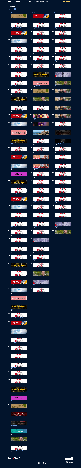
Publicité (44, 461)
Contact (43, 462)
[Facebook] (8, 461)
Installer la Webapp (45, 463)
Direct (30, 1)
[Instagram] (11, 461)
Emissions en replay (36, 1)
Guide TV (46, 1)
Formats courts (42, 1)
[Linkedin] (13, 461)
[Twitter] (10, 461)
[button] (61, 1)
